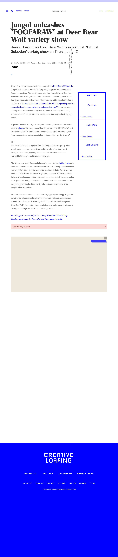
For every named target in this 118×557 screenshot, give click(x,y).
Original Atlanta (59, 11)
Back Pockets (92, 144)
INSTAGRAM (65, 474)
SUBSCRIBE (109, 11)
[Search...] (12, 11)
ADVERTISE (27, 483)
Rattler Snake (64, 163)
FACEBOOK (30, 474)
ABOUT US (39, 483)
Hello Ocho (91, 124)
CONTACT (50, 483)
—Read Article (86, 117)
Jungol (21, 128)
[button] (105, 238)
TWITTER (48, 474)
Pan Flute (91, 105)
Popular (19, 11)
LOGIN (101, 11)
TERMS (92, 483)
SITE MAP (61, 483)
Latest (26, 11)
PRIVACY (82, 483)
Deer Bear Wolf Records (63, 86)
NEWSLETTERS (85, 474)
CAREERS (72, 483)
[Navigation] (6, 11)
